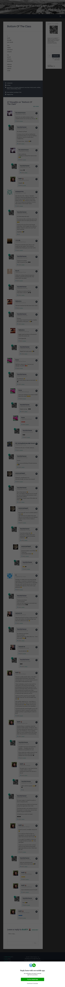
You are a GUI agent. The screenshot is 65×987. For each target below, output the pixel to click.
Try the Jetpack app (32, 979)
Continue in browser (32, 983)
